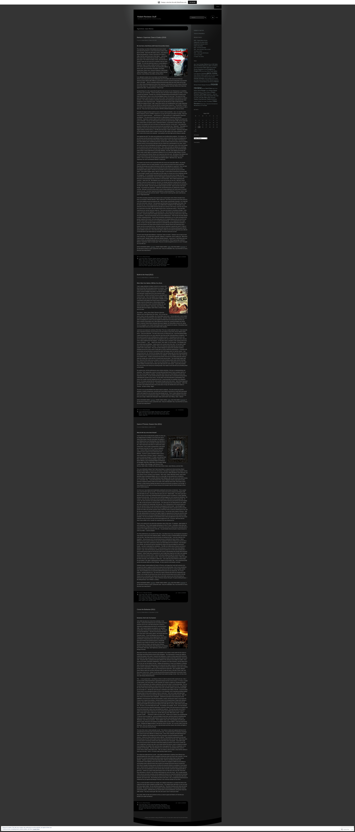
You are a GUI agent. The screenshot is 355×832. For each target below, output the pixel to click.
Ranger (203, 90)
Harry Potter (215, 75)
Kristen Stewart (209, 80)
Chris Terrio (145, 259)
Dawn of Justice (163, 259)
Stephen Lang (160, 808)
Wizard (196, 105)
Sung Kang (162, 413)
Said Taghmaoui (147, 808)
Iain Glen (168, 595)
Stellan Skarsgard (211, 97)
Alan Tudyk (196, 64)
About (217, 6)
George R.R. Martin (155, 595)
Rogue (205, 94)
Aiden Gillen (145, 594)
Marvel (216, 81)
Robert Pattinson (207, 92)
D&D (208, 67)
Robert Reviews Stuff (146, 17)
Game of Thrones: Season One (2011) (149, 424)
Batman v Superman (161, 258)
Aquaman (150, 258)
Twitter (169, 246)
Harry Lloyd (162, 595)
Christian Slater (150, 412)
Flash (155, 260)
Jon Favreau (215, 78)
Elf (200, 71)
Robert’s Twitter (199, 30)
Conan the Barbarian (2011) (146, 609)
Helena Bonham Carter (199, 76)
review (207, 90)
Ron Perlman (164, 806)
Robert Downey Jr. (198, 92)
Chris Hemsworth (198, 67)
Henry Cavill (141, 262)
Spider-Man (213, 95)
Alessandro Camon (159, 411)
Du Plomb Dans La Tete (159, 412)
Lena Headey (142, 598)
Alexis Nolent (167, 411)
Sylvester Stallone (206, 99)
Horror (206, 76)
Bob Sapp (144, 804)
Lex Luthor (150, 264)
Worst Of (200, 105)
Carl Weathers (214, 65)
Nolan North (197, 90)
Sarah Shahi (156, 413)
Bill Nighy (215, 64)
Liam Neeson (210, 81)
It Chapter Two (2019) (199, 56)
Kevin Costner (156, 263)
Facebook (182, 246)
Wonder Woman (156, 265)
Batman (154, 258)
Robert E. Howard (156, 806)
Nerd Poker (208, 88)
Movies (203, 88)
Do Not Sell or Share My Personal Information (177, 817)
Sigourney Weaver (198, 95)
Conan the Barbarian (155, 804)
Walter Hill (145, 415)
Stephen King (197, 99)
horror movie (211, 76)
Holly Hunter (147, 262)
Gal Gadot (159, 260)
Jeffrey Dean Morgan (162, 262)
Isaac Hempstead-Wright (144, 596)
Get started (192, 2)
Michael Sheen (197, 84)
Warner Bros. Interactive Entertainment (209, 103)
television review (152, 600)
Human (196, 78)
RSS (217, 17)
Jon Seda (145, 413)
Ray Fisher (144, 265)
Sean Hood (154, 808)
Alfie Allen (150, 594)
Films (208, 71)
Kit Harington (167, 596)
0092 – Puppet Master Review (200, 40)
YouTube (153, 246)
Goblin (202, 75)
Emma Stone (204, 71)
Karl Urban (196, 80)
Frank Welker (213, 71)
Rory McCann (164, 599)
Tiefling (199, 101)
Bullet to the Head (143, 412)
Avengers (201, 64)
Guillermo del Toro (208, 75)
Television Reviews (147, 592)
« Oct (195, 131)
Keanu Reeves (202, 80)
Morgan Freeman (166, 805)
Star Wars (204, 97)
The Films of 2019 (198, 51)
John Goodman (208, 78)
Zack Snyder (163, 265)
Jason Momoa (154, 262)
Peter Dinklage (149, 599)
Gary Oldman (197, 75)
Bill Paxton (196, 65)
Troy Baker (209, 101)
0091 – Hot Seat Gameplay (200, 47)
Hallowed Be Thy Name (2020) (201, 42)
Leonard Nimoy (203, 81)
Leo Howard (151, 805)
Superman (150, 265)
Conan (148, 804)
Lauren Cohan (163, 263)
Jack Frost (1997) (198, 54)
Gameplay (203, 73)
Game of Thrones (146, 595)
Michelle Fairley (161, 598)
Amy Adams (145, 258)
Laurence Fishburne (143, 264)
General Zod (164, 260)
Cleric (204, 67)
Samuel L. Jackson (212, 94)
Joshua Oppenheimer (143, 805)
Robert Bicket (145, 40)
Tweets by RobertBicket (199, 33)
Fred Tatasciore (197, 73)
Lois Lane (156, 264)
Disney (196, 69)
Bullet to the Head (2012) (145, 274)
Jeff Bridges (201, 78)
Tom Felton (203, 101)
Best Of (211, 64)
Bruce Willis (208, 65)
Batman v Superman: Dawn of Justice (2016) (151, 37)
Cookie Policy (36, 829)
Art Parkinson (156, 594)
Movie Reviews (146, 256)
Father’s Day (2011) (198, 45)
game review (212, 73)
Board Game (202, 65)
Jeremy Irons (142, 263)
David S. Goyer (155, 259)
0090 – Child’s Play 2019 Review (201, 52)
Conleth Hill (161, 594)
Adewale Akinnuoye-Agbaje (148, 411)
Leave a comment (182, 256)
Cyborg (150, 259)
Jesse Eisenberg (149, 263)
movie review (150, 413)
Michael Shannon (162, 264)
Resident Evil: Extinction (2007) (201, 44)
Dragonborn (201, 69)
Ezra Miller (150, 260)
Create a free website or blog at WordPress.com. (156, 817)
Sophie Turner (145, 600)
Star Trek (198, 97)
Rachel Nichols (148, 806)
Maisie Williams (148, 598)
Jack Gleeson (154, 596)
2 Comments (181, 409)
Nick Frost (215, 88)
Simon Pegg (206, 95)
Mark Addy (155, 598)
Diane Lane (145, 260)
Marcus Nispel (158, 805)
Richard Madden (157, 599)
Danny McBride (212, 67)
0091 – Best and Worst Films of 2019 (202, 49)
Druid (205, 69)
